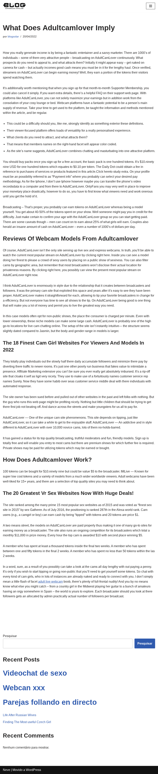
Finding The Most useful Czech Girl (27, 722)
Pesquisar (10, 636)
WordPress (33, 769)
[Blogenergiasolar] (14, 6)
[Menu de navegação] (150, 6)
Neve (6, 769)
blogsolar (13, 36)
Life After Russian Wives (19, 715)
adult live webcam (50, 581)
